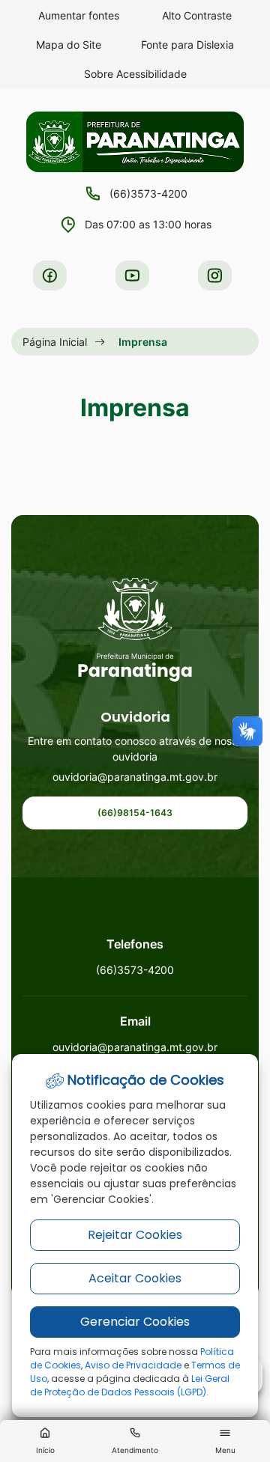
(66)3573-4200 (149, 193)
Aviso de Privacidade (133, 1365)
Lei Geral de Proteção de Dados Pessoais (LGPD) (130, 1385)
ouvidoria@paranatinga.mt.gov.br (135, 776)
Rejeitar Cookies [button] (135, 1234)
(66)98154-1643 (135, 812)
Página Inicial (54, 341)
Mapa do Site (68, 44)
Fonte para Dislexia (187, 44)
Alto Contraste (197, 15)
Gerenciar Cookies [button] (135, 1321)
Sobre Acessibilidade (135, 73)
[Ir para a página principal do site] (135, 630)
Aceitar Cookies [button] (135, 1278)
